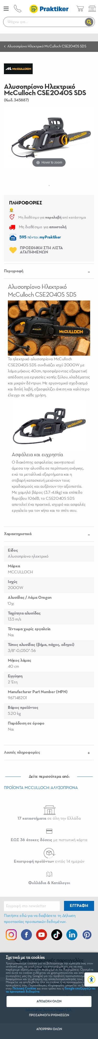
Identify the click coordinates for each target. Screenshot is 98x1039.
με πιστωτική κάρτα (49, 840)
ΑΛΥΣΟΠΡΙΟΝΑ (64, 788)
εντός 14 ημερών (49, 862)
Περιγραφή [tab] (13, 271)
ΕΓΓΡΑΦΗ (79, 906)
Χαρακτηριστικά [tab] (18, 534)
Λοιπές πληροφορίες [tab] (22, 752)
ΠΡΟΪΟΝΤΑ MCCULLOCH (26, 788)
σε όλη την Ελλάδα (49, 819)
